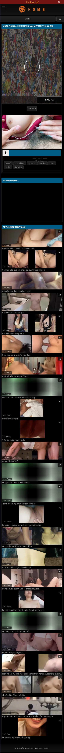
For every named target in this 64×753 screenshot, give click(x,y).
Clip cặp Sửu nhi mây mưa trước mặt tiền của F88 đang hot (28, 716)
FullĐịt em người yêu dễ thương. (16, 737)
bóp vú (8, 163)
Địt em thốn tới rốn (10, 461)
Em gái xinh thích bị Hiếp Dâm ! (15, 482)
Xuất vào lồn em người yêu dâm (16, 355)
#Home (27, 19)
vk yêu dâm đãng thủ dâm (13, 695)
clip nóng (18, 167)
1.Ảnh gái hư (32, 2)
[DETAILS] (6, 153)
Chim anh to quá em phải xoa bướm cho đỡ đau (23, 270)
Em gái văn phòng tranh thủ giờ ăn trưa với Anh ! (23, 610)
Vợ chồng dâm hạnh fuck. (13, 440)
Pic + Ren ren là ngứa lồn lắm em (16, 567)
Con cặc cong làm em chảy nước (16, 291)
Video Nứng (32, 9)
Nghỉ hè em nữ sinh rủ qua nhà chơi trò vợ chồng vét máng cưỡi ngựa (32, 674)
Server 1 (32, 108)
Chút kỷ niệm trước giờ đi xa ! (15, 376)
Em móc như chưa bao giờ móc (16, 631)
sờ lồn (8, 167)
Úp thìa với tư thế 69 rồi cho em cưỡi (18, 248)
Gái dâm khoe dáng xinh (13, 333)
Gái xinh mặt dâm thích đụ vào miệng (18, 397)
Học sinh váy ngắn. (10, 418)
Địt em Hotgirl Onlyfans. (12, 652)
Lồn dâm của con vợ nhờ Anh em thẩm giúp (21, 525)
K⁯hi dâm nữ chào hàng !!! (13, 312)
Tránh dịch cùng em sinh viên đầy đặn (19, 503)
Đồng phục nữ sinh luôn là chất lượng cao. (20, 589)
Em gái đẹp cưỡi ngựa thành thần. (17, 546)
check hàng (19, 163)
